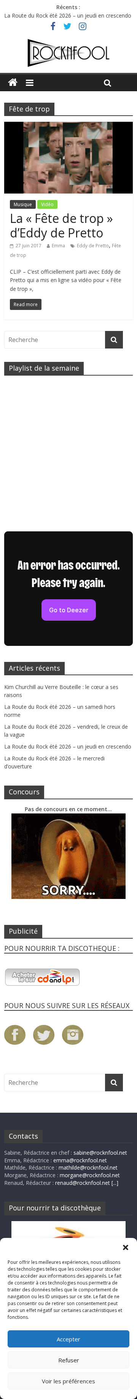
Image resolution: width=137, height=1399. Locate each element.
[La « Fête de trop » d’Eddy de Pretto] (68, 126)
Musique (23, 204)
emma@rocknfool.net (80, 1160)
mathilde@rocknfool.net (88, 1167)
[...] (115, 1182)
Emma (58, 245)
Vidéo (47, 204)
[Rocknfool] (68, 53)
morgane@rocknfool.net (90, 1175)
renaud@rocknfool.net (82, 1182)
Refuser (68, 1360)
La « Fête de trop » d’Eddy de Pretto (61, 225)
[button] (125, 1247)
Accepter (68, 1339)
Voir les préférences (68, 1381)
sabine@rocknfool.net (100, 1152)
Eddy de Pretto (93, 245)
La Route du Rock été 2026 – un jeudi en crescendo (67, 15)
